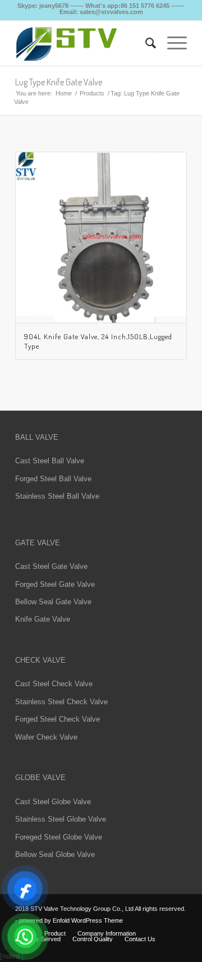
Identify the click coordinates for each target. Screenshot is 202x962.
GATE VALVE (37, 543)
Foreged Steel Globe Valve (58, 837)
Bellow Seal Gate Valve (53, 602)
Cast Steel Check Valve (54, 684)
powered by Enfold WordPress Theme (71, 920)
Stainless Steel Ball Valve (57, 496)
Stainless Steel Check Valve (61, 701)
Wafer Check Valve (46, 737)
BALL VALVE (36, 437)
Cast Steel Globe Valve (53, 801)
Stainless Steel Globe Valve (60, 819)
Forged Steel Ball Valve (53, 479)
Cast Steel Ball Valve (49, 461)
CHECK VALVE (40, 660)
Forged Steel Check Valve (57, 719)
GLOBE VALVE (40, 777)
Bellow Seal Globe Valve (55, 854)
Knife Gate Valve (42, 619)
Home (64, 93)
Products (92, 93)
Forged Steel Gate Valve (55, 584)
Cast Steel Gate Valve (51, 566)
